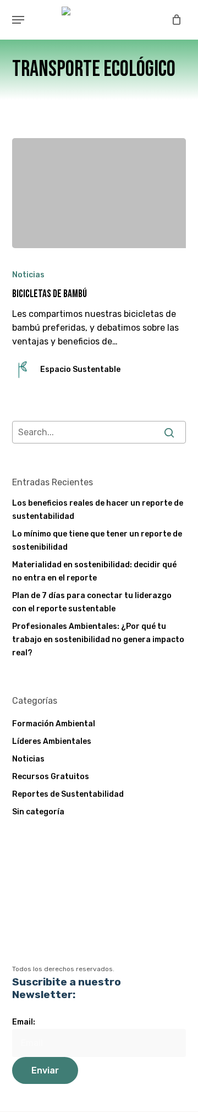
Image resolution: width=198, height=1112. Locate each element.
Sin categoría (38, 812)
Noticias (28, 275)
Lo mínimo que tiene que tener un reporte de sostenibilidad (97, 540)
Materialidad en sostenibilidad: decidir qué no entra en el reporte (94, 571)
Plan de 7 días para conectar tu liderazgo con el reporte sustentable (92, 602)
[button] (18, 19)
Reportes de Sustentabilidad (68, 794)
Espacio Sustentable (80, 369)
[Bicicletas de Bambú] (99, 193)
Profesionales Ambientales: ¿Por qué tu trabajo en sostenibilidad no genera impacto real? (98, 640)
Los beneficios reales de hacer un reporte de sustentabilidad (97, 510)
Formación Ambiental (53, 723)
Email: (23, 1022)
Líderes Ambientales (51, 741)
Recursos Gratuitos (50, 776)
